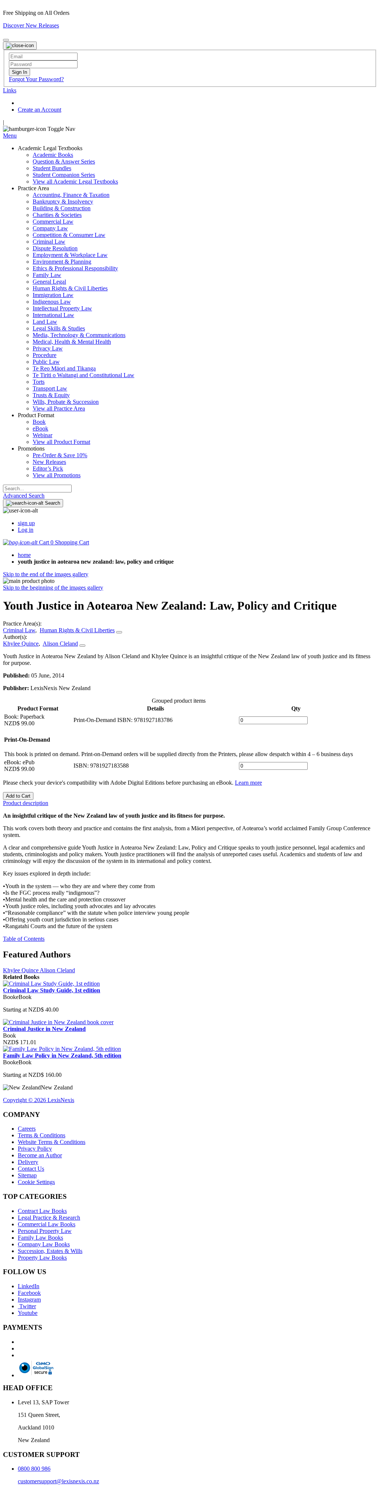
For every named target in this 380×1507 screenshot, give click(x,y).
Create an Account (39, 109)
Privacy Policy (35, 1148)
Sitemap (27, 1175)
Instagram (29, 1299)
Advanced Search (24, 495)
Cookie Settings (36, 1182)
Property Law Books (42, 1257)
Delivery (28, 1162)
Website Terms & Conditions (51, 1142)
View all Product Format (61, 442)
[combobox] (37, 488)
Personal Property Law (45, 1231)
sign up (26, 523)
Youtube (27, 1313)
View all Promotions (57, 475)
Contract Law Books (42, 1211)
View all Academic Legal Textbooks (75, 181)
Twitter (27, 1306)
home (24, 555)
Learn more (248, 782)
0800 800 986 (34, 1468)
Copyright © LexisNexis (38, 1100)
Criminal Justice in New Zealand (44, 1029)
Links (9, 90)
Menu (10, 135)
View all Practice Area (59, 408)
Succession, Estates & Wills (50, 1251)
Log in (25, 530)
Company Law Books (44, 1244)
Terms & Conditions (41, 1135)
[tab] (190, 803)
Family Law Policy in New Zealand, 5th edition (62, 1055)
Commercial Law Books (46, 1224)
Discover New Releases (31, 25)
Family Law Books (40, 1237)
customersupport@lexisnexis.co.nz (58, 1481)
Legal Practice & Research (49, 1217)
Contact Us (31, 1168)
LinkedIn (28, 1286)
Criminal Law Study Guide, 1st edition (51, 990)
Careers (27, 1128)
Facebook (29, 1293)
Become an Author (40, 1155)
